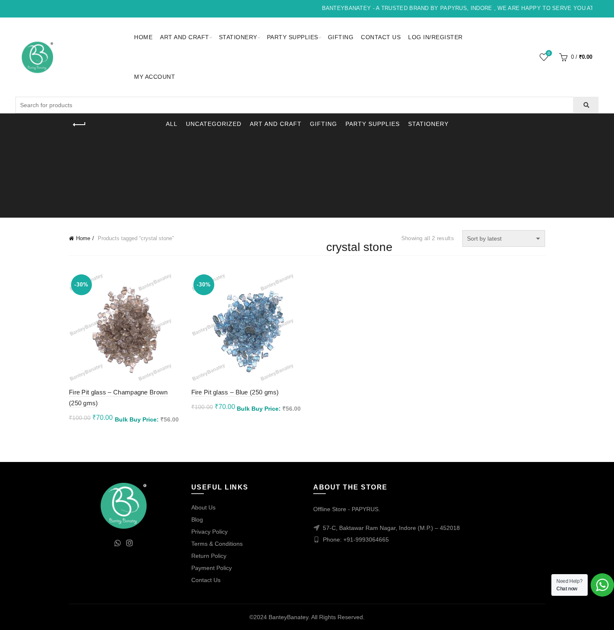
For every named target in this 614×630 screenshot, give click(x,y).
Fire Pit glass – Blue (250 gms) (235, 392)
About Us (203, 507)
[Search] (586, 105)
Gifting (341, 37)
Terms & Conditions (217, 543)
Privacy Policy (209, 531)
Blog (197, 519)
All (172, 123)
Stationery (238, 37)
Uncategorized (213, 123)
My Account (154, 76)
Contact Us (381, 37)
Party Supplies (292, 37)
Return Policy (208, 555)
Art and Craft (184, 37)
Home (143, 37)
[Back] (79, 124)
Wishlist (549, 53)
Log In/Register (435, 37)
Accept (584, 617)
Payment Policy (211, 568)
